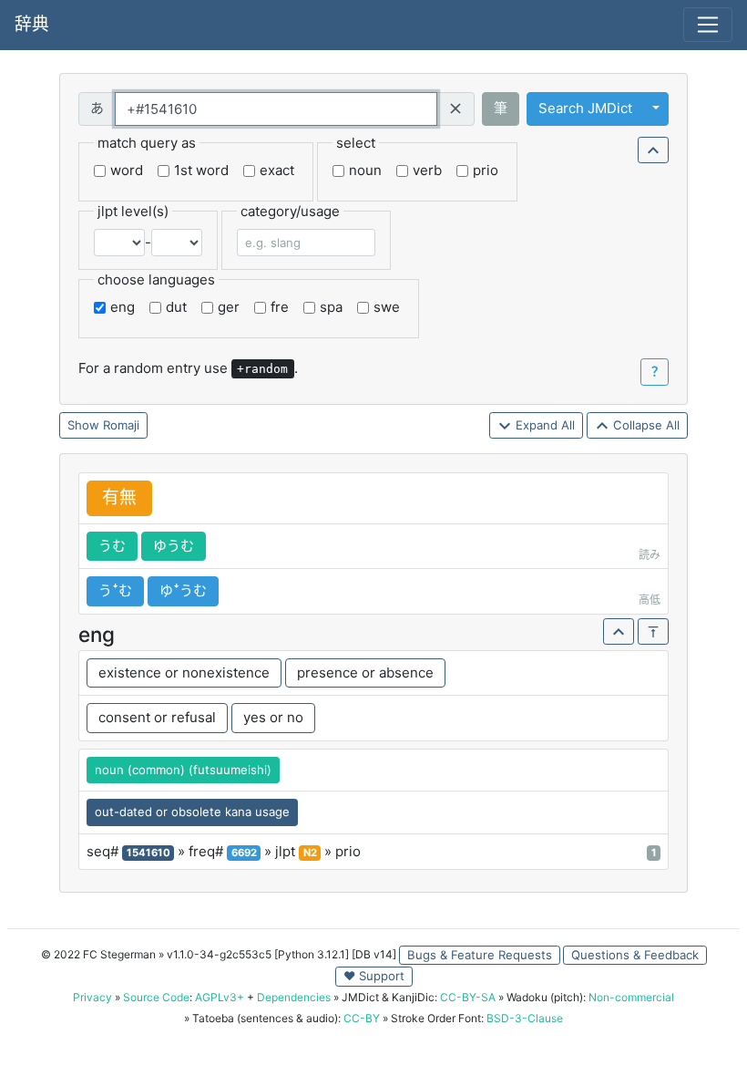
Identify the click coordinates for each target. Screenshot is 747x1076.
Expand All (543, 425)
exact (277, 170)
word (126, 170)
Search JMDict (585, 108)
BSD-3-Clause (524, 1018)
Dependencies (294, 997)
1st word (201, 170)
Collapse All (644, 425)
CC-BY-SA (468, 997)
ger (229, 307)
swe (387, 307)
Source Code (156, 997)
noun (365, 170)
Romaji (121, 425)
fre (280, 307)
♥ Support (373, 975)
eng (122, 307)
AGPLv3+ (219, 997)
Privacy (92, 997)
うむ (112, 545)
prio (485, 170)
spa (331, 307)
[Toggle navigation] (707, 24)
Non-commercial (631, 997)
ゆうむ (173, 545)
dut (176, 307)
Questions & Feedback (635, 954)
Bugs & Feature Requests (479, 954)
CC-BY (361, 1018)
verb (427, 170)
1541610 (148, 852)
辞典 (32, 24)
